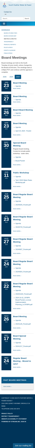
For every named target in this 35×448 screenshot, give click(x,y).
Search (27, 18)
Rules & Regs (8, 47)
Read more (17, 88)
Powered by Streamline (10, 421)
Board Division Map (10, 36)
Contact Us (8, 12)
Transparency (9, 41)
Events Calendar (9, 50)
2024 (18, 77)
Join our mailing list (23, 446)
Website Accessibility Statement (14, 419)
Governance (5, 30)
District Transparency (10, 416)
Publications (8, 53)
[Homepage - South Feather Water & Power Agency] (17, 5)
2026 (4, 77)
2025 (11, 77)
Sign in (23, 421)
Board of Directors (10, 33)
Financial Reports (10, 44)
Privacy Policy (7, 413)
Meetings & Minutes (10, 39)
